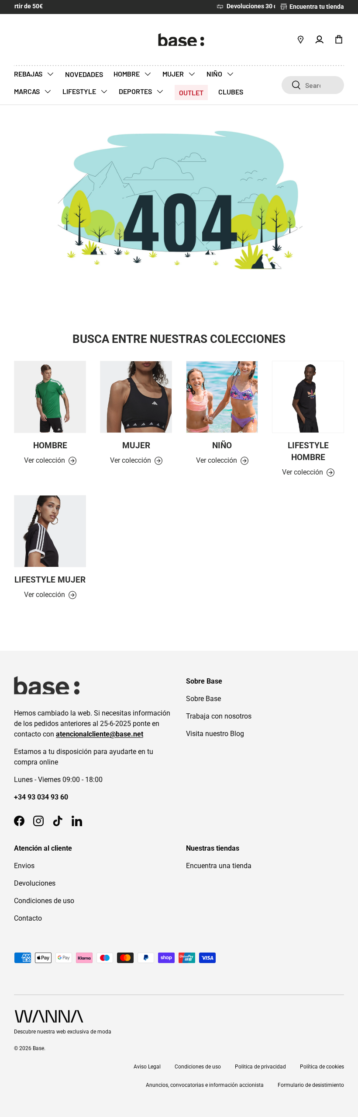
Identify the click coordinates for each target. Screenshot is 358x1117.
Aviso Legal (147, 1067)
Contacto (28, 918)
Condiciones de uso (44, 901)
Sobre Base (203, 699)
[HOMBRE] (50, 397)
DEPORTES (136, 91)
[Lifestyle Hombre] (308, 397)
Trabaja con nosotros (218, 716)
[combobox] (313, 85)
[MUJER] (136, 397)
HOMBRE (127, 74)
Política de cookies (322, 1067)
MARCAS (27, 91)
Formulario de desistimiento (311, 1085)
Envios (24, 866)
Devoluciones (34, 883)
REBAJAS (29, 74)
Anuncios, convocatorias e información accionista (205, 1085)
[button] (338, 39)
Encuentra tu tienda (316, 6)
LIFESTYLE (79, 91)
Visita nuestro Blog (215, 734)
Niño (222, 445)
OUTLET (191, 92)
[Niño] (222, 397)
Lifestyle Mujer (50, 580)
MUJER (173, 74)
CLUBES (230, 91)
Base (38, 1048)
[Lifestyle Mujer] (50, 531)
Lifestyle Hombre (308, 451)
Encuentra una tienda (218, 866)
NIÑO (215, 74)
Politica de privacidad (260, 1067)
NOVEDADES (84, 74)
